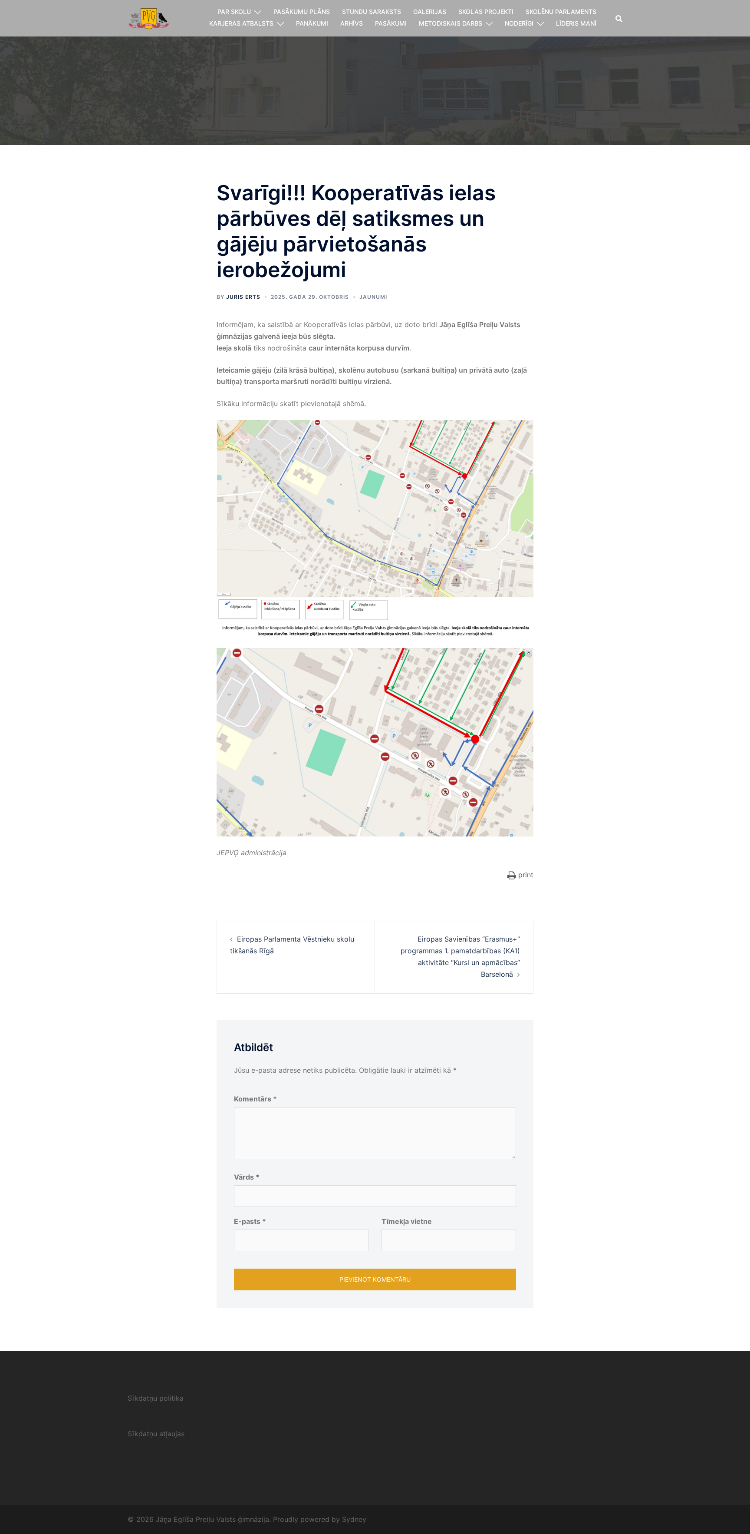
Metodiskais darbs (450, 23)
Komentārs (255, 1098)
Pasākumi (391, 23)
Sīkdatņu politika (156, 1398)
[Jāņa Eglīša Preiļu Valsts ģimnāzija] (149, 17)
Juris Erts (243, 297)
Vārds (247, 1177)
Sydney (354, 1519)
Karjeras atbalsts (241, 23)
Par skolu (234, 11)
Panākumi (312, 23)
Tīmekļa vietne (407, 1221)
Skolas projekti (485, 11)
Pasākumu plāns (301, 11)
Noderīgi (519, 23)
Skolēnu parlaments (561, 11)
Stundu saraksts (371, 11)
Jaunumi (373, 297)
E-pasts (250, 1221)
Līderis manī (576, 23)
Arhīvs (351, 23)
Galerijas (429, 11)
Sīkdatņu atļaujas (156, 1433)
